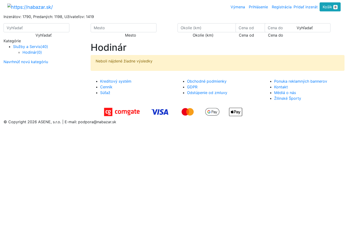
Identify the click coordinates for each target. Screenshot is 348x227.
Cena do (275, 35)
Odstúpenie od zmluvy (207, 92)
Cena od (246, 35)
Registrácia (282, 7)
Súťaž (105, 92)
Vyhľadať (44, 35)
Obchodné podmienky (207, 81)
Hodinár (32, 52)
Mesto (130, 35)
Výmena (238, 7)
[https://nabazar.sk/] (30, 7)
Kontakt (281, 87)
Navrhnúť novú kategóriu (26, 61)
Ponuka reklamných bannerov (300, 81)
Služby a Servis (30, 46)
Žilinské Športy (287, 98)
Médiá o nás (285, 92)
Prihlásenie (258, 7)
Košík (329, 7)
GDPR (192, 87)
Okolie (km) (203, 35)
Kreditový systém (115, 81)
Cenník (106, 87)
